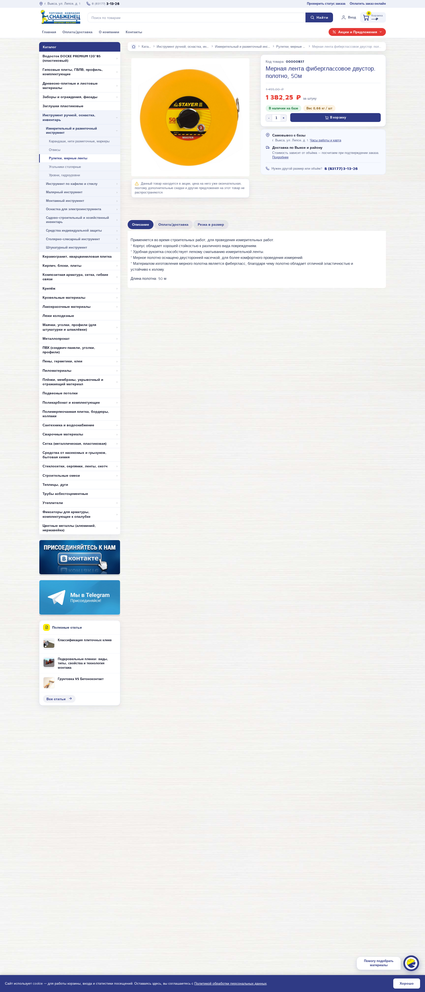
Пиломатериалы (57, 370)
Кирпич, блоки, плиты (62, 265)
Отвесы (54, 150)
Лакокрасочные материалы (67, 307)
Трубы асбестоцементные (65, 494)
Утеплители (53, 503)
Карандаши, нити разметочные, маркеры (79, 141)
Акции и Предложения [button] (357, 32)
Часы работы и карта (325, 140)
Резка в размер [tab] (211, 224)
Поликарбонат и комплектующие (71, 402)
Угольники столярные (65, 167)
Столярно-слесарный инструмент (73, 239)
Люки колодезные (58, 316)
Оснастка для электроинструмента (73, 209)
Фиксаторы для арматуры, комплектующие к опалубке (67, 514)
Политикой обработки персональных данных (230, 983)
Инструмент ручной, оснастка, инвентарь (69, 117)
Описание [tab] (140, 224)
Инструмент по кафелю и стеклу (71, 184)
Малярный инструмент (64, 192)
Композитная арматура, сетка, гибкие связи (75, 277)
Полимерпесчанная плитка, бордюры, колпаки (76, 414)
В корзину (338, 117)
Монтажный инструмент (65, 201)
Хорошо (407, 983)
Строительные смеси (61, 475)
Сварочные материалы (63, 434)
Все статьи (56, 699)
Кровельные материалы (64, 297)
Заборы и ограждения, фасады (70, 97)
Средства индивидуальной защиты (74, 230)
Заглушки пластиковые (63, 106)
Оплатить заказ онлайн (368, 3)
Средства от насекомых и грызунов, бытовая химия (74, 455)
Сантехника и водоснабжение (68, 425)
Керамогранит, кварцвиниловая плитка (77, 256)
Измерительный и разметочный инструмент (71, 130)
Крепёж (49, 288)
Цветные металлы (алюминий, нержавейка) (69, 528)
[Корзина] (373, 17)
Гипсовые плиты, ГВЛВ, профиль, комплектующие (73, 72)
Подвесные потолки (60, 393)
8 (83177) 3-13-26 (340, 168)
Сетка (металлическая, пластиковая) (74, 443)
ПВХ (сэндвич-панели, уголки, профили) (69, 350)
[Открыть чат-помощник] (411, 963)
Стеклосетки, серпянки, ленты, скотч (75, 466)
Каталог (147, 46)
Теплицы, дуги (55, 485)
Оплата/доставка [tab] (173, 224)
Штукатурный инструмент (66, 247)
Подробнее (280, 157)
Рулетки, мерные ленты (68, 158)
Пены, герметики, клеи (62, 361)
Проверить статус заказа (326, 3)
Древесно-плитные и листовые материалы (70, 85)
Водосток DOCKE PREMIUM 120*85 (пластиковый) (72, 58)
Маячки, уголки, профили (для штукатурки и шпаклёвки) (69, 327)
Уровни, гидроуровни (64, 175)
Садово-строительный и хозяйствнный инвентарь (77, 220)
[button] (348, 17)
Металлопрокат (56, 339)
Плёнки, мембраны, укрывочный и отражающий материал (73, 382)
